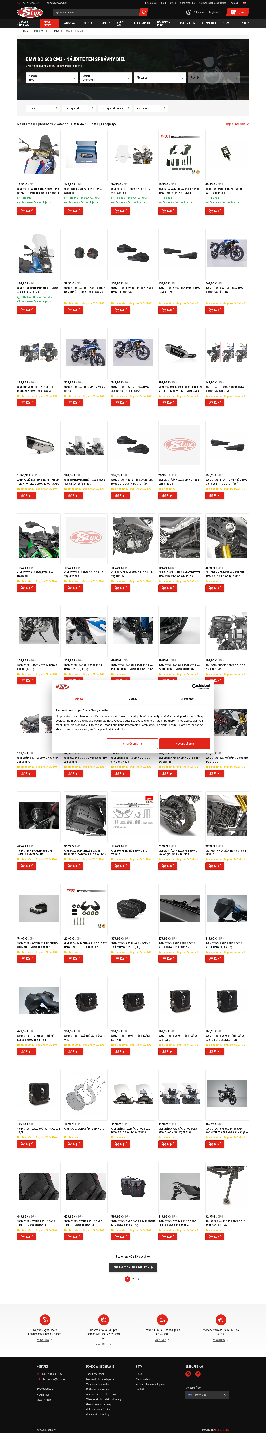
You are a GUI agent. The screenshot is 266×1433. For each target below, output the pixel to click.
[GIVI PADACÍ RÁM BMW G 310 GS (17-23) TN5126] (133, 538)
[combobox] (237, 124)
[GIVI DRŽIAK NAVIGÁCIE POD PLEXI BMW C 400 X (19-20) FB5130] (180, 1095)
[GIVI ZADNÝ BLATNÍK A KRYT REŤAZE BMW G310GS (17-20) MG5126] (180, 538)
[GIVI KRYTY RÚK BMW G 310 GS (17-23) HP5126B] (86, 538)
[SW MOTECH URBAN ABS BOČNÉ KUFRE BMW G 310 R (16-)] (39, 1002)
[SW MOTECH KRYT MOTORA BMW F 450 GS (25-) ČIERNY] (227, 254)
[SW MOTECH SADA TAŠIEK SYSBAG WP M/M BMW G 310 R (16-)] (133, 1187)
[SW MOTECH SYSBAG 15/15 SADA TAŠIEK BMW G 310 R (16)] (39, 1187)
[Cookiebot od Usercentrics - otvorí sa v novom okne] (194, 687)
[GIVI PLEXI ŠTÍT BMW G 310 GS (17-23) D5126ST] (133, 155)
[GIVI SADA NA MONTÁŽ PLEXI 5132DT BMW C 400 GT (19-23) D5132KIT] (86, 909)
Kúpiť (29, 211)
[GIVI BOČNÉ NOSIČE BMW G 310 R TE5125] (133, 816)
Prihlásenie (199, 12)
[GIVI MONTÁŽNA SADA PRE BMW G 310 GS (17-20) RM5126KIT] (180, 816)
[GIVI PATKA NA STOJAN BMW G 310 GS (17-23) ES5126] (227, 1187)
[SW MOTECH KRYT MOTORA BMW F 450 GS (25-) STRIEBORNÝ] (133, 353)
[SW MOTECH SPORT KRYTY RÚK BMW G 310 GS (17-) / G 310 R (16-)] (227, 446)
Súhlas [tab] (78, 698)
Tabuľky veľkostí (95, 1374)
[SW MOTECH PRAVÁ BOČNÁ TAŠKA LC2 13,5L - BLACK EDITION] (227, 1002)
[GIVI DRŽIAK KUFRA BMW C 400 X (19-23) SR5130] (39, 724)
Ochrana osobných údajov (99, 1409)
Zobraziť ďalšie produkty (131, 1267)
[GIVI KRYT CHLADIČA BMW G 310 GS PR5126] (227, 816)
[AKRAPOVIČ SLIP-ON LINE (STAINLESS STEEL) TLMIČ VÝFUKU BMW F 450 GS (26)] (180, 353)
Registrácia (214, 12)
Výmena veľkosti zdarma (99, 1384)
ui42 (227, 1430)
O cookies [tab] (187, 698)
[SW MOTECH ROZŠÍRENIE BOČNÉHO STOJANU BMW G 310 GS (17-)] (39, 909)
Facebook (198, 1374)
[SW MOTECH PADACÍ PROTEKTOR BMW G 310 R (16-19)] (86, 631)
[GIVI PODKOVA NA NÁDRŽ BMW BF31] (86, 1095)
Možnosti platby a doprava (100, 1379)
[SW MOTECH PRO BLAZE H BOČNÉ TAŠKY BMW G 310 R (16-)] (133, 909)
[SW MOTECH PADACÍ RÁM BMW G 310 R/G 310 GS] (227, 724)
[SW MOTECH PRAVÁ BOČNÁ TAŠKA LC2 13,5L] (180, 1002)
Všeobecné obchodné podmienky (103, 1399)
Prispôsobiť (130, 743)
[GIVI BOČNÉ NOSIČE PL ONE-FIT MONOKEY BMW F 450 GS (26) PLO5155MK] (39, 353)
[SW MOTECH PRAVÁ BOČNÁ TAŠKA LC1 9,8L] (133, 1002)
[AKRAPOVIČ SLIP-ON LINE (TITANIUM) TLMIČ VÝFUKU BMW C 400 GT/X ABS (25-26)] (39, 446)
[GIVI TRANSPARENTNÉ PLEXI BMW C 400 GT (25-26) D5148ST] (86, 446)
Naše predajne (143, 1379)
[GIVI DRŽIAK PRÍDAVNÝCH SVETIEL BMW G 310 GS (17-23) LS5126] (227, 538)
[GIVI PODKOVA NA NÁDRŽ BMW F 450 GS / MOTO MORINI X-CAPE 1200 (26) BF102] (39, 155)
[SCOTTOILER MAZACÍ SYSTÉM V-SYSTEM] (86, 155)
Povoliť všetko (185, 743)
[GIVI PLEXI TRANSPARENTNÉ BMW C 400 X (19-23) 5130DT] (39, 254)
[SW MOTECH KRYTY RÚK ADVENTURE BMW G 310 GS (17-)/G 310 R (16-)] (133, 446)
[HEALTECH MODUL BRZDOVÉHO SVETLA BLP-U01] (227, 155)
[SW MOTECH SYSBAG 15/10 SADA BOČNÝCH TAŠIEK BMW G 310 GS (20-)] (227, 1095)
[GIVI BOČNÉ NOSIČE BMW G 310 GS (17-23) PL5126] (227, 631)
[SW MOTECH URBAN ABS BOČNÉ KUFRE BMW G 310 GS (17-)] (180, 909)
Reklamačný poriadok (97, 1389)
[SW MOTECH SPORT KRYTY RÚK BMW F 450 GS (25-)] (180, 254)
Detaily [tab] (133, 698)
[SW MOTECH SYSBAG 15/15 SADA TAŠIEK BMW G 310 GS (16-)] (180, 1187)
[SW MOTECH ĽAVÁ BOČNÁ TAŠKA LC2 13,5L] (39, 1095)
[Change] (246, 2)
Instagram (188, 1374)
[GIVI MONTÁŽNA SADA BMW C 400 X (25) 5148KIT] (180, 446)
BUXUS (218, 1430)
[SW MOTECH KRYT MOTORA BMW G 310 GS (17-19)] (39, 631)
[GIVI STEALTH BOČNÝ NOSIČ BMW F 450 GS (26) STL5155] (227, 353)
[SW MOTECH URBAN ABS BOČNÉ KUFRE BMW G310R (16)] (227, 909)
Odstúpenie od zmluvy (97, 1414)
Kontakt (140, 1389)
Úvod (25, 31)
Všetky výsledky (143, 12)
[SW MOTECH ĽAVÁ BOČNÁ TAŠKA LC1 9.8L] (86, 1002)
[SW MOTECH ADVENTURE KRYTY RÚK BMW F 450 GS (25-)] (133, 254)
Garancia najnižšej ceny (98, 1404)
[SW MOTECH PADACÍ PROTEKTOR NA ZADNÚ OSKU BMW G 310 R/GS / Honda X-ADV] (180, 631)
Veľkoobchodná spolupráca (150, 1384)
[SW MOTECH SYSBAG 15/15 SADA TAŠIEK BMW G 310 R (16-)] (86, 1187)
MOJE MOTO (41, 31)
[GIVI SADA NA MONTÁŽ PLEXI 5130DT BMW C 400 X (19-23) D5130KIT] (180, 155)
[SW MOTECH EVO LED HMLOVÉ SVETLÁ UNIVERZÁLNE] (39, 816)
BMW (56, 31)
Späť (19, 31)
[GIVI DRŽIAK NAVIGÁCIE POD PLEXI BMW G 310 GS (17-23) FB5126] (133, 1095)
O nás (139, 1374)
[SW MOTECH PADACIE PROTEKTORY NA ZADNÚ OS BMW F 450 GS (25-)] (86, 254)
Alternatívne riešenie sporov (101, 1394)
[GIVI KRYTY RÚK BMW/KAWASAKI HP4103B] (39, 538)
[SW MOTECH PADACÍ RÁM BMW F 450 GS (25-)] (86, 353)
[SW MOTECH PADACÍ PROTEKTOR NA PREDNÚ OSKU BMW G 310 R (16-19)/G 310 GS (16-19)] (133, 631)
